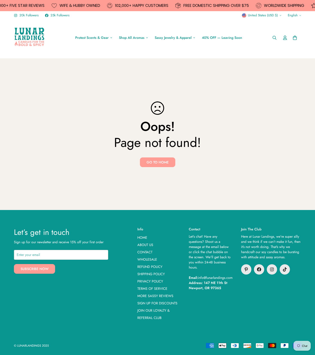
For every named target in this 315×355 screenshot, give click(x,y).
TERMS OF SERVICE (152, 288)
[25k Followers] (259, 269)
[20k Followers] (272, 269)
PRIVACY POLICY (150, 281)
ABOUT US (145, 244)
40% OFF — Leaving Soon (222, 37)
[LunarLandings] (29, 38)
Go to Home (158, 162)
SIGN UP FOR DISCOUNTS (157, 303)
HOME (142, 237)
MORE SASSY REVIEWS (155, 295)
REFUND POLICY (149, 266)
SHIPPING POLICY (151, 274)
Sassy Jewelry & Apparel (173, 37)
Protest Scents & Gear (92, 37)
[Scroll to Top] (307, 332)
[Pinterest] (246, 269)
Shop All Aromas (131, 37)
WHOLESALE (147, 259)
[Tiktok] (285, 269)
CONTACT (144, 252)
